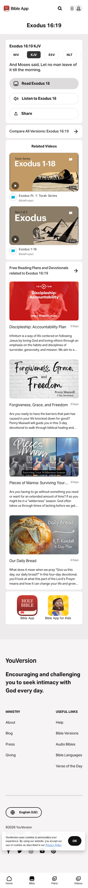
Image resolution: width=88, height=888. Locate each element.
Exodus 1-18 (32, 249)
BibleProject (26, 200)
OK (75, 841)
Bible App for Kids (58, 618)
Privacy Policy (54, 845)
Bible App (27, 618)
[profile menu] (75, 8)
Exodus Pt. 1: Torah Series (42, 195)
